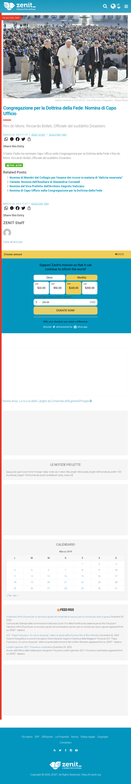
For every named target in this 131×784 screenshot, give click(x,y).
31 (116, 588)
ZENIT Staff (38, 135)
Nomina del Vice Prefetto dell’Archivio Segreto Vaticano (47, 186)
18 (15, 582)
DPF (37, 736)
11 (15, 576)
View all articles (13, 242)
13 (48, 576)
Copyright (102, 736)
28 (65, 588)
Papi (17, 17)
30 (99, 588)
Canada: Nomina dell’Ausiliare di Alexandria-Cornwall (45, 182)
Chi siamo (27, 736)
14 (65, 576)
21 (65, 582)
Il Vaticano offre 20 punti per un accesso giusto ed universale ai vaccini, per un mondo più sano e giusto (58, 616)
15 (82, 576)
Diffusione (47, 736)
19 (32, 582)
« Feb (9, 595)
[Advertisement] (65, 374)
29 (82, 588)
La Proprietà (62, 736)
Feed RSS (67, 610)
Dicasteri (8, 17)
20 (48, 582)
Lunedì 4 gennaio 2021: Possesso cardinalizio (29, 647)
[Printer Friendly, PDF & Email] (14, 165)
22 (82, 582)
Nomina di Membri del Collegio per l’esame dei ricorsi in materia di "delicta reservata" (66, 177)
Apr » (15, 595)
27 (48, 588)
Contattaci (65, 742)
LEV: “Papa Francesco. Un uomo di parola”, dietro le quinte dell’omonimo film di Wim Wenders (53, 635)
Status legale (88, 736)
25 (15, 588)
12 (32, 576)
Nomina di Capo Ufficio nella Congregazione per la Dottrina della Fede (56, 190)
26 (32, 588)
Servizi (74, 736)
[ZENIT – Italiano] (36, 6)
